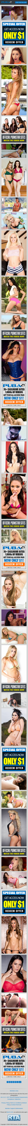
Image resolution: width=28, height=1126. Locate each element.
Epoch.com (10, 1112)
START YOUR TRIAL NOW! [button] (21, 2)
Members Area (14, 1091)
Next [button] (20, 1082)
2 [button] (9, 1082)
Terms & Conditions (16, 1103)
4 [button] (13, 1082)
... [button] (17, 1082)
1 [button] (7, 1082)
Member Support (10, 1108)
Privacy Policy (5, 1103)
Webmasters (19, 1108)
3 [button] (11, 1082)
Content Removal (16, 1104)
